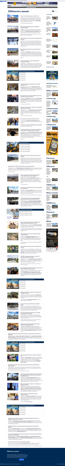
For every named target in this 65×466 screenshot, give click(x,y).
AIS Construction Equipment (24, 144)
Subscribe (21, 459)
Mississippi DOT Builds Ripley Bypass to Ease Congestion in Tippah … (48, 121)
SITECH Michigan (22, 74)
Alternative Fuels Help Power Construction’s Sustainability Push (49, 29)
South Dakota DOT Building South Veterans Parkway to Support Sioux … (49, 225)
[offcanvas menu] (56, 11)
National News (49, 14)
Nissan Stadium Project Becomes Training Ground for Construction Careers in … (49, 162)
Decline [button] (1, 1)
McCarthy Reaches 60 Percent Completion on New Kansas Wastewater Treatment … (48, 171)
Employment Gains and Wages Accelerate (49, 40)
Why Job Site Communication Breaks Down (48, 62)
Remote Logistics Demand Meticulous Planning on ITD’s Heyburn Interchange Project (49, 197)
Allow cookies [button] (4, 1)
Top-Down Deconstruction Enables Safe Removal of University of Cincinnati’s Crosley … (48, 104)
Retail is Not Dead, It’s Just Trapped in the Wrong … (49, 86)
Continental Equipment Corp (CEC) (25, 211)
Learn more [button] (25, 0)
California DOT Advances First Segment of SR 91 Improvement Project (49, 94)
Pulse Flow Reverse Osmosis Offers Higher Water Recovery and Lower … (49, 180)
